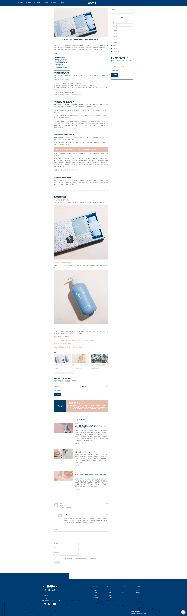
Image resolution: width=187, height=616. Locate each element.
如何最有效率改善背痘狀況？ (61, 62)
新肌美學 (95, 592)
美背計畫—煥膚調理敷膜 (61, 66)
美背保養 (72, 373)
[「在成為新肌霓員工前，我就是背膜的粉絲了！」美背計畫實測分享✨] (99, 358)
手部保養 (114, 28)
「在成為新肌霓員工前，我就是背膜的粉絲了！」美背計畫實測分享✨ (99, 364)
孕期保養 (114, 31)
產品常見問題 (109, 597)
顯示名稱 (56, 543)
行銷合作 (137, 597)
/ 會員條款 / (132, 611)
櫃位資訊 (109, 590)
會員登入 (123, 590)
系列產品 (28, 3)
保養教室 (45, 3)
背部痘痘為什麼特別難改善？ (61, 59)
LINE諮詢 (138, 592)
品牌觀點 (114, 48)
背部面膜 (63, 373)
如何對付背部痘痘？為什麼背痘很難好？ (70, 94)
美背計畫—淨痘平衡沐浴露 (61, 67)
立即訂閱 (57, 394)
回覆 (107, 503)
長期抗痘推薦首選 (59, 64)
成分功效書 (95, 597)
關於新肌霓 (37, 3)
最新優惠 (20, 3)
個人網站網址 (56, 553)
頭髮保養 (114, 34)
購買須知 (109, 592)
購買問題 (53, 3)
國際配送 (109, 595)
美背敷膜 (67, 373)
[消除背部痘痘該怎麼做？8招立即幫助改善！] (80, 358)
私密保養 (114, 39)
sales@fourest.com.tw (49, 598)
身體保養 (81, 423)
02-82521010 (46, 597)
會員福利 (61, 3)
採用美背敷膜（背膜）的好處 (61, 61)
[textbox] (93, 386)
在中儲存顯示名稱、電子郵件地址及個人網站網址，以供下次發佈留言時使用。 (80, 558)
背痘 (55, 373)
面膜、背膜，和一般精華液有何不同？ (85, 452)
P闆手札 (114, 22)
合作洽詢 (137, 595)
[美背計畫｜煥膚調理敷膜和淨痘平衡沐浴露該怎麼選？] (62, 358)
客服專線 (137, 590)
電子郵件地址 (56, 548)
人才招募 (95, 595)
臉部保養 (114, 36)
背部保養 (79, 42)
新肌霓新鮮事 (115, 51)
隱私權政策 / (138, 611)
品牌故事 (95, 590)
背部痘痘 (59, 373)
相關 (57, 69)
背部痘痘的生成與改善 (60, 57)
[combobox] (95, 386)
